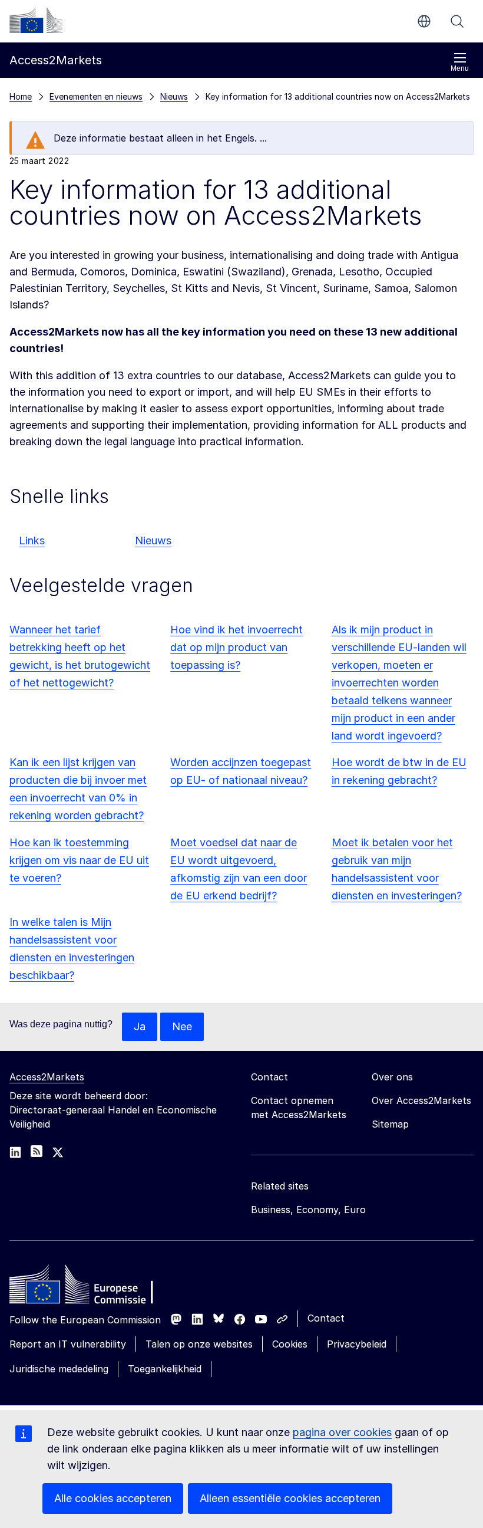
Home (20, 96)
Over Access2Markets (421, 1100)
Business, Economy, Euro (308, 1209)
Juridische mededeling (58, 1369)
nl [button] (424, 21)
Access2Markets (46, 1077)
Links (32, 540)
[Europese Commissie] (35, 20)
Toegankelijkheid (164, 1369)
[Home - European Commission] (94, 1287)
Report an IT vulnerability (67, 1344)
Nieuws (153, 540)
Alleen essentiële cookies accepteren (290, 1498)
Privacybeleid (356, 1344)
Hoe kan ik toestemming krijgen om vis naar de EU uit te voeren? (79, 860)
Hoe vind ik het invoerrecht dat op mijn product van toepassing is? (236, 647)
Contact (326, 1318)
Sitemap (390, 1124)
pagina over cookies (342, 1432)
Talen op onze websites (199, 1344)
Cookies (289, 1344)
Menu (460, 68)
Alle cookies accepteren (112, 1498)
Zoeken (457, 21)
